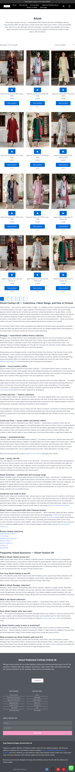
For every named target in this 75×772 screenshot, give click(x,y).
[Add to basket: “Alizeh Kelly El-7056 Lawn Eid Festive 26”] (63, 213)
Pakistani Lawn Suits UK (34, 453)
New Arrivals (23, 5)
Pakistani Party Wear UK (8, 361)
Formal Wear (34, 5)
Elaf (64, 750)
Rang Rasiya (50, 517)
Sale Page (43, 7)
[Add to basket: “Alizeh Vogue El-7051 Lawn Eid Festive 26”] (11, 275)
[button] (63, 6)
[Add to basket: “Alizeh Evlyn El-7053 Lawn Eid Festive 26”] (63, 275)
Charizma (56, 515)
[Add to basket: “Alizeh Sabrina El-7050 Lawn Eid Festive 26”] (37, 275)
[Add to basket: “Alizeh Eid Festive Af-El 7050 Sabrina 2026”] (63, 151)
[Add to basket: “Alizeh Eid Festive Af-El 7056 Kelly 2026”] (37, 90)
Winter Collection (5, 543)
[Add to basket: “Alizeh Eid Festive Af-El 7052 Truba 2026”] (37, 213)
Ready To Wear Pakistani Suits (59, 505)
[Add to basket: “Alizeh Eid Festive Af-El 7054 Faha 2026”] (63, 90)
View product (11, 103)
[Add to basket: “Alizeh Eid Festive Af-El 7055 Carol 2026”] (11, 213)
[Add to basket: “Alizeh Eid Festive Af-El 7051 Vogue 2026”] (11, 90)
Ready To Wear (32, 7)
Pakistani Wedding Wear (50, 5)
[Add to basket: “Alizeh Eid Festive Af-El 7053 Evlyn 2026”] (37, 151)
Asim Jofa (58, 750)
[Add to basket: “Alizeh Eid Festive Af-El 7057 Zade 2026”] (11, 151)
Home (14, 5)
